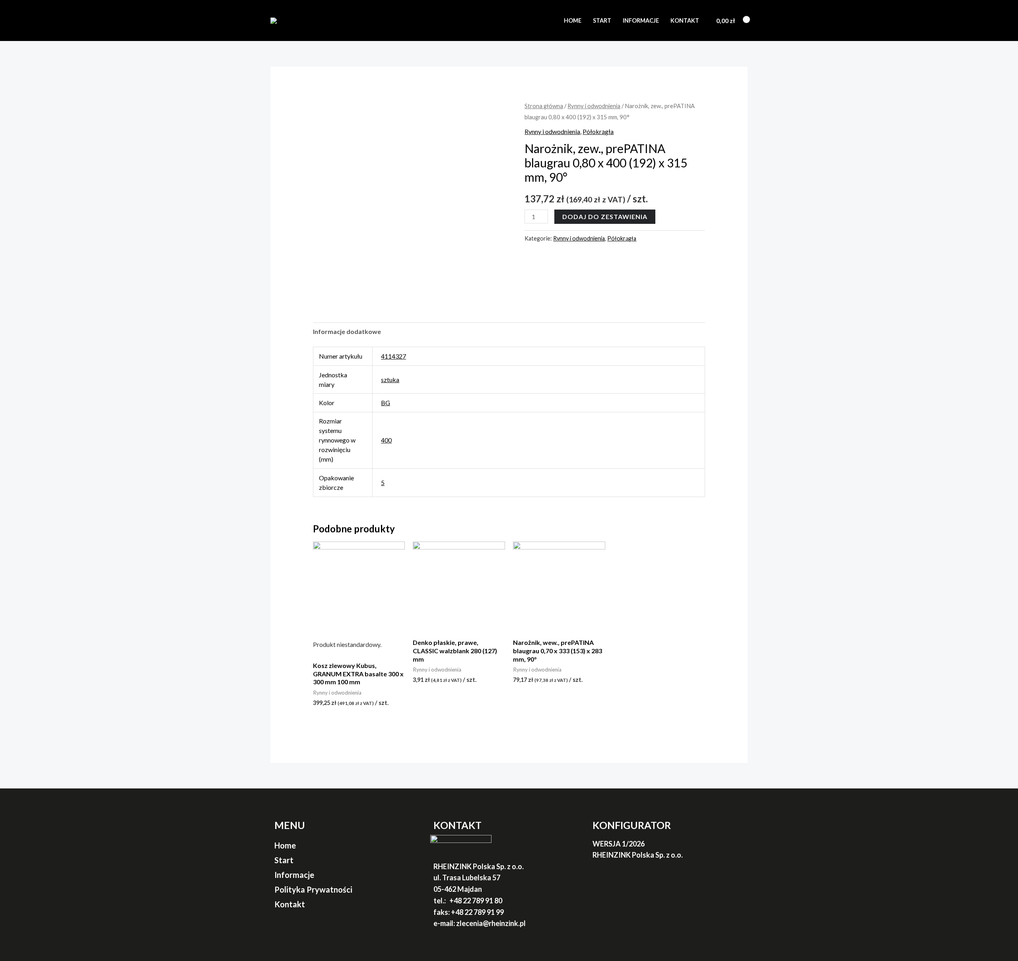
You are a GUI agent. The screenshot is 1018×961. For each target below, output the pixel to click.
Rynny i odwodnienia (593, 105)
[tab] (347, 331)
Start (602, 20)
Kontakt (684, 20)
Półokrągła (598, 131)
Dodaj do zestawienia (604, 216)
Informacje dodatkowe (347, 331)
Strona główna (544, 105)
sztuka (390, 379)
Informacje (641, 20)
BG (385, 402)
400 (386, 440)
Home (572, 20)
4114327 (393, 356)
